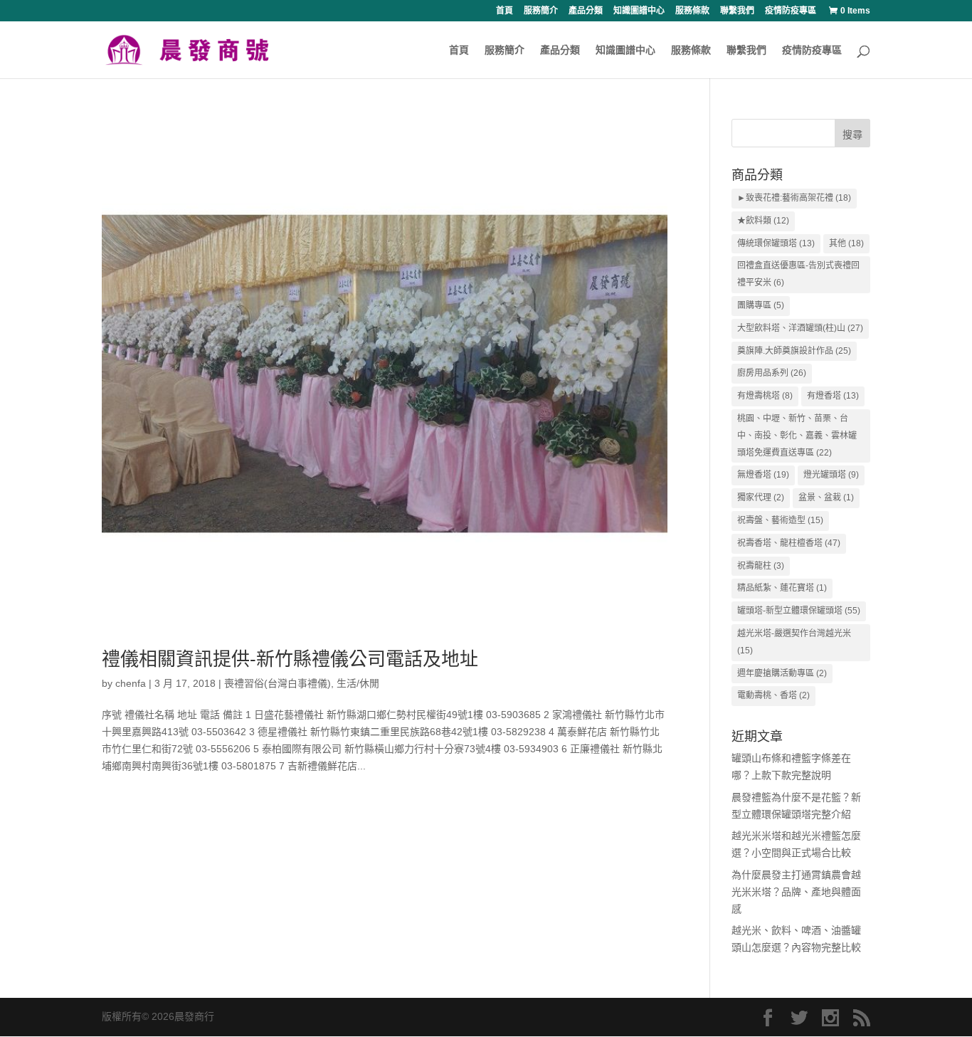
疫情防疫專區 (790, 11)
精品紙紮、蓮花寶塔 (782, 588)
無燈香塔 (763, 475)
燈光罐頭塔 (831, 475)
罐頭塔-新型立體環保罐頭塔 (798, 611)
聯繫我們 (737, 11)
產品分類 (586, 11)
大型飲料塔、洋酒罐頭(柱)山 (800, 328)
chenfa (130, 683)
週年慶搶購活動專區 (782, 673)
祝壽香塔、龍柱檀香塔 (788, 543)
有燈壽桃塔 (765, 396)
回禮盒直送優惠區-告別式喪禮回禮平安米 (798, 274)
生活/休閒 (358, 683)
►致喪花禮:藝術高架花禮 (794, 198)
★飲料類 (763, 221)
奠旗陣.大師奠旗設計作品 (794, 351)
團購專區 (760, 305)
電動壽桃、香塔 (773, 695)
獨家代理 (760, 497)
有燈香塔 (833, 396)
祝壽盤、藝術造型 (780, 520)
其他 (846, 243)
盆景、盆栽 (826, 497)
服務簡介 (541, 11)
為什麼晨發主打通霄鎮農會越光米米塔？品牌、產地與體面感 (796, 892)
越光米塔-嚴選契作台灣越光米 (794, 642)
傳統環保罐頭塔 (776, 243)
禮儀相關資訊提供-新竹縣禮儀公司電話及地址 (290, 659)
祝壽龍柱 (760, 566)
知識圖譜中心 (639, 11)
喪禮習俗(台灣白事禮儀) (277, 683)
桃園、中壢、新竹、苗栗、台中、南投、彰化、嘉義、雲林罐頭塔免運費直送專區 (797, 436)
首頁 (504, 11)
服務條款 (692, 11)
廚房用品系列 (771, 373)
